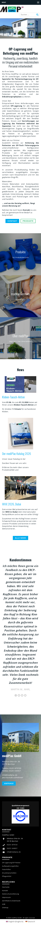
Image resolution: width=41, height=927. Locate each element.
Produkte (28, 221)
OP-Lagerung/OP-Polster (11, 863)
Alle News (20, 538)
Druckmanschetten (9, 873)
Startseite (5, 887)
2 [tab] (19, 695)
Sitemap (5, 908)
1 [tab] (16, 695)
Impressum (6, 897)
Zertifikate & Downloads (11, 901)
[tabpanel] (20, 627)
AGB (3, 904)
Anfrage (9, 783)
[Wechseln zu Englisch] (22, 7)
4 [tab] (25, 695)
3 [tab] (22, 695)
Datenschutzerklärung (10, 894)
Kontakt (12, 221)
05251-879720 (12, 845)
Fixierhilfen (6, 869)
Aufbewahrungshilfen (10, 866)
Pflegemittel (6, 876)
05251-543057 (12, 848)
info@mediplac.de (14, 852)
